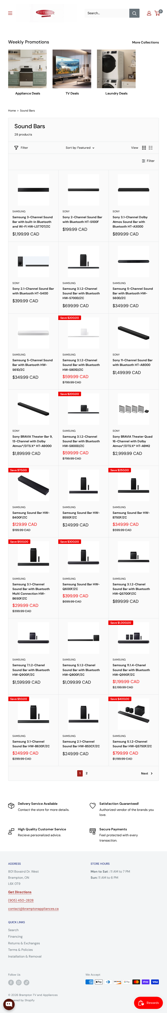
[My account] (149, 13)
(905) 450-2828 (21, 900)
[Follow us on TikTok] (26, 982)
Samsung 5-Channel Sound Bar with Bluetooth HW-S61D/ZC (32, 365)
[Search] (134, 13)
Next (144, 773)
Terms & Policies (20, 950)
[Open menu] (10, 13)
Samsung (18, 211)
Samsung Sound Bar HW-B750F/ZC (131, 515)
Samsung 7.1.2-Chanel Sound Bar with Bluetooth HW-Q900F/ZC (31, 670)
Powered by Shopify (21, 1000)
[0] (157, 13)
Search (13, 930)
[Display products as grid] (144, 148)
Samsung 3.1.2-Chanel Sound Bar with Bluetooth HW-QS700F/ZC (131, 589)
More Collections (146, 42)
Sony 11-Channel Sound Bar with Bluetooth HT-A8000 (133, 362)
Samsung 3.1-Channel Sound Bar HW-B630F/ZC (31, 744)
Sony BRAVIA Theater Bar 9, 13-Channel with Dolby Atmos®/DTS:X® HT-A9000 (32, 441)
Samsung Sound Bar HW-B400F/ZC (30, 515)
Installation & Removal (25, 956)
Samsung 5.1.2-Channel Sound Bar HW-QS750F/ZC (132, 744)
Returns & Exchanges (24, 943)
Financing (15, 936)
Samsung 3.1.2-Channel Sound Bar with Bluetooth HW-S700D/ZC (81, 293)
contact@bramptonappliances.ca (33, 909)
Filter (24, 148)
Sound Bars (27, 110)
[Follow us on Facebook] (11, 982)
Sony (66, 211)
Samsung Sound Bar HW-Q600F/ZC (81, 586)
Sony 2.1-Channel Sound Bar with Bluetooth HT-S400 (33, 291)
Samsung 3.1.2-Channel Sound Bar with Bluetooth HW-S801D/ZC (81, 365)
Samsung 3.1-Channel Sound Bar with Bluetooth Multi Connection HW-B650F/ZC (31, 591)
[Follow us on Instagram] (19, 982)
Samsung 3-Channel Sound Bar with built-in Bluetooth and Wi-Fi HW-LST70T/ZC (32, 222)
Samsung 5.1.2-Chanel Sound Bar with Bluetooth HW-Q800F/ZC (81, 670)
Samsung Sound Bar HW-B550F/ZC (81, 515)
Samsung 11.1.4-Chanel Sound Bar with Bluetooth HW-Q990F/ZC (131, 670)
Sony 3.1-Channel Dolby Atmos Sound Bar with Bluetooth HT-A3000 (130, 222)
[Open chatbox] (9, 1004)
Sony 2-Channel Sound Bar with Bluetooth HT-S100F (82, 219)
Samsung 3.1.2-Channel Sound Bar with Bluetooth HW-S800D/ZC (81, 441)
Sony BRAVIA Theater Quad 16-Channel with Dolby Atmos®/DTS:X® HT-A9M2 (133, 441)
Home (12, 110)
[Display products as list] (151, 148)
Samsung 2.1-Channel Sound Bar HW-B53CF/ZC (81, 744)
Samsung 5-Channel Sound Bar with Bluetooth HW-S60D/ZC (133, 293)
